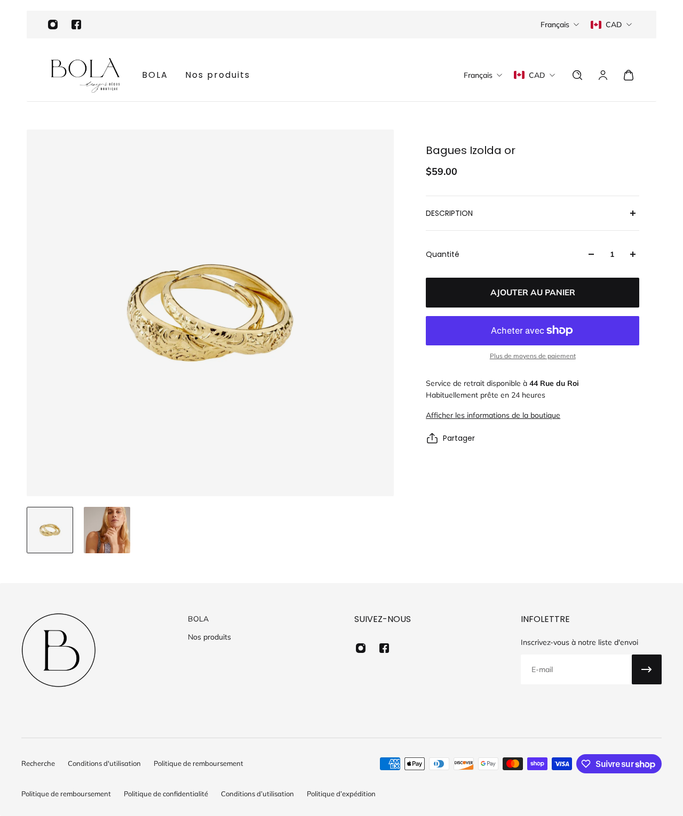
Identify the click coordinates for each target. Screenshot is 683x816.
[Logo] (85, 75)
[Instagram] (53, 24)
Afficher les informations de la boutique (493, 415)
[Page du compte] (603, 75)
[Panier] (628, 75)
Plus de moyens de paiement (533, 356)
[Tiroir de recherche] (577, 75)
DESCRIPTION (449, 213)
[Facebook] (76, 24)
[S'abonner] (647, 669)
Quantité (442, 254)
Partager (459, 438)
